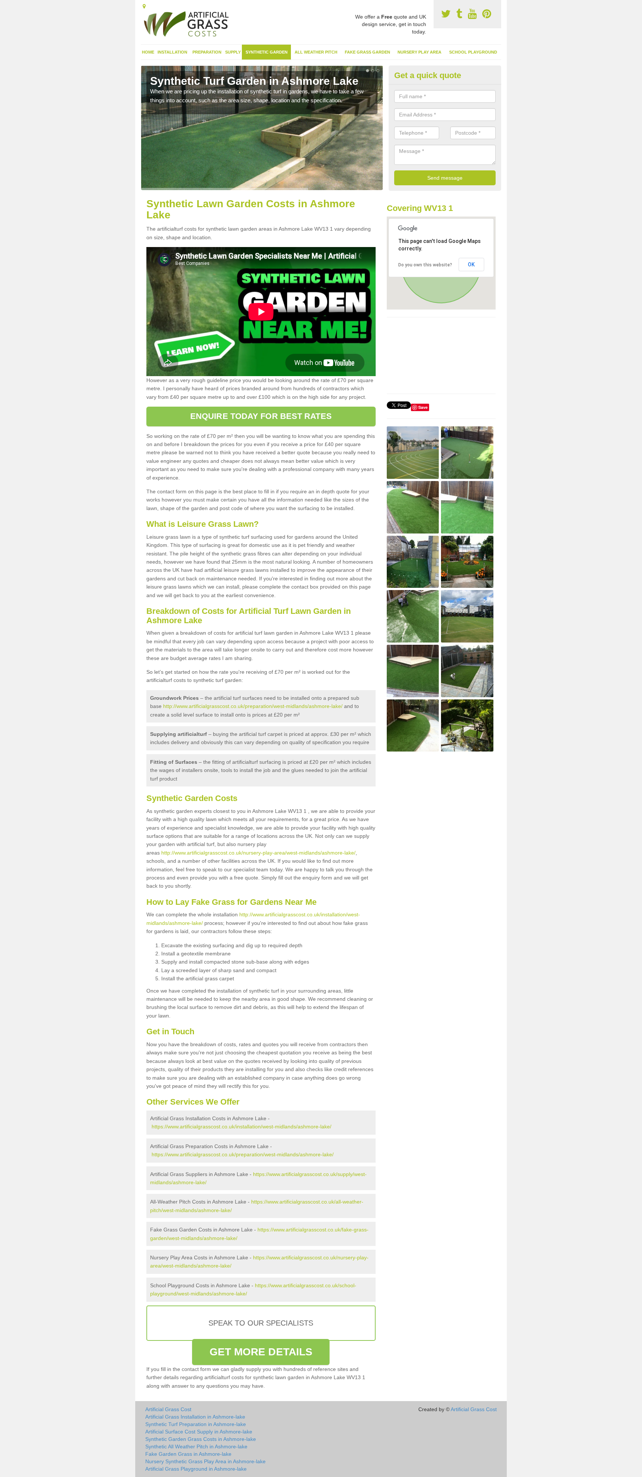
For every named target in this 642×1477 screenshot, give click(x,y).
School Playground (473, 52)
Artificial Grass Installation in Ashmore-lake (195, 1417)
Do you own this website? (425, 264)
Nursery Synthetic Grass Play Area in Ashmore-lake (205, 1461)
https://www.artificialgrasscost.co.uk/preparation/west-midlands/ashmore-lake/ (243, 1154)
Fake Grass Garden (367, 52)
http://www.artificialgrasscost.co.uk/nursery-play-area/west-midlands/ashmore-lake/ (258, 853)
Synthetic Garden (267, 52)
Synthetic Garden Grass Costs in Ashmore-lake (200, 1439)
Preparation (206, 52)
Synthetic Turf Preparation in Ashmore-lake (195, 1424)
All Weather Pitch (316, 52)
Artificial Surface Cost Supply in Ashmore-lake (198, 1432)
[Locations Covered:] (144, 6)
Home (148, 52)
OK (471, 264)
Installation (172, 52)
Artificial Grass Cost (168, 1409)
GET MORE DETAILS (261, 1352)
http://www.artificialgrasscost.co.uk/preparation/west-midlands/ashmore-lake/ (253, 706)
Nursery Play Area (419, 52)
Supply (233, 52)
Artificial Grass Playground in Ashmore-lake (196, 1469)
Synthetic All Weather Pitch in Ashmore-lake (196, 1446)
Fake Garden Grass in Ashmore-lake (188, 1454)
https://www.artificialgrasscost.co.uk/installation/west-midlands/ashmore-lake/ (241, 1127)
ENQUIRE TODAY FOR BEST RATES (261, 416)
